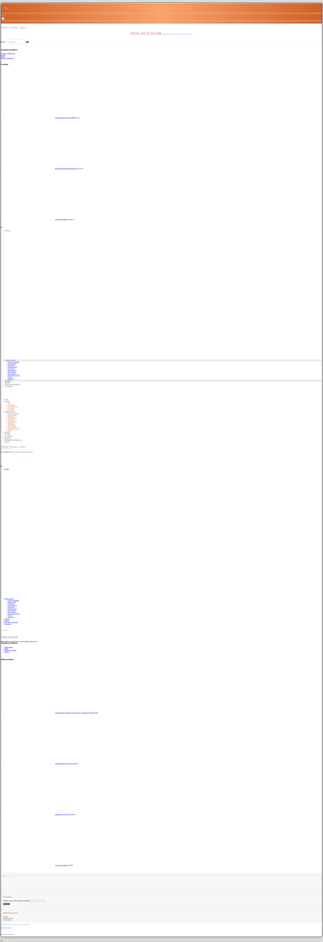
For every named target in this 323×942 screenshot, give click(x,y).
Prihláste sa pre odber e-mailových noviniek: (16, 901)
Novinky (3, 55)
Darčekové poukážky (7, 58)
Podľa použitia (8, 647)
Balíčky (3, 57)
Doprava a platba (8, 918)
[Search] (27, 42)
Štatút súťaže (7, 920)
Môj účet (5, 917)
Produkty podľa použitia (8, 53)
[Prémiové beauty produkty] (3, 463)
